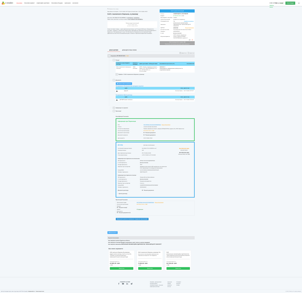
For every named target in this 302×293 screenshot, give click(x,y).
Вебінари (178, 283)
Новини (169, 283)
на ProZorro (130, 17)
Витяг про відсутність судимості (176, 42)
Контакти (75, 3)
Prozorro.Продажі (57, 3)
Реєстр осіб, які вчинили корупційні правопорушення (177, 44)
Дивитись (121, 268)
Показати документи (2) (125, 212)
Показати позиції (123, 207)
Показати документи (150, 132)
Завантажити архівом (124, 83)
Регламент (178, 282)
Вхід (281, 3)
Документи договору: (123, 190)
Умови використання (40, 291)
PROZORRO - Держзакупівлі (155, 282)
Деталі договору (123, 193)
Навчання (68, 3)
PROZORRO (19, 3)
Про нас (169, 286)
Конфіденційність (31, 291)
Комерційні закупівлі (43, 3)
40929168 (175, 27)
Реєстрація (290, 3)
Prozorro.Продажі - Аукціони (156, 285)
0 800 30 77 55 (273, 3)
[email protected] (177, 33)
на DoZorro (136, 17)
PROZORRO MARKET (29, 3)
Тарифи (178, 285)
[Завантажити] (117, 91)
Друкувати (113, 232)
